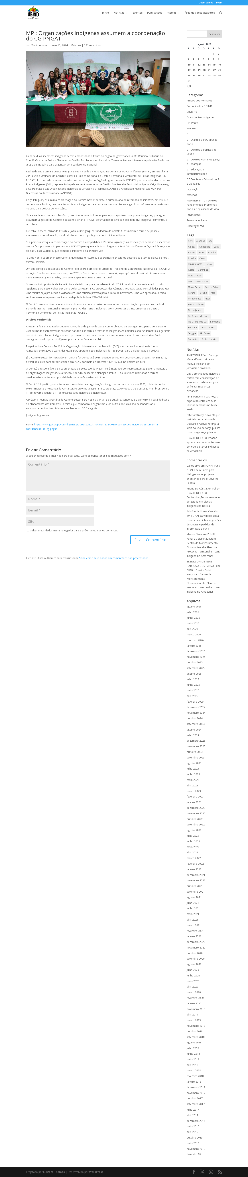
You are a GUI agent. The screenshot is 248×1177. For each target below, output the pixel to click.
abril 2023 (192, 785)
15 (214, 64)
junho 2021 (193, 908)
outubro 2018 (195, 1031)
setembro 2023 (196, 757)
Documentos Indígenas (200, 117)
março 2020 (194, 992)
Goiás (191, 269)
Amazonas (204, 246)
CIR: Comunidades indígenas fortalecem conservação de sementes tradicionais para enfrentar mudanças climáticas (203, 382)
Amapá (192, 246)
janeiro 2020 (194, 1003)
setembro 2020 (196, 958)
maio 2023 (193, 780)
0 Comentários (92, 45)
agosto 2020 (194, 964)
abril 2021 (192, 919)
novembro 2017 (196, 1093)
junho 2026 (193, 617)
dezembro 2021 (196, 875)
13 (204, 64)
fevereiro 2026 (195, 640)
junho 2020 (193, 975)
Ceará (202, 258)
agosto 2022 (194, 830)
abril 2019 (192, 1014)
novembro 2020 (196, 947)
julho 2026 (193, 612)
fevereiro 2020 (195, 997)
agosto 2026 (194, 606)
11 (193, 64)
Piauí (207, 298)
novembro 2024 (196, 712)
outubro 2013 (195, 1137)
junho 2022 (193, 841)
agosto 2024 (194, 729)
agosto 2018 (194, 1042)
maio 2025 (193, 690)
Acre (190, 240)
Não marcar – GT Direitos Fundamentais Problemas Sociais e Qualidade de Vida (203, 205)
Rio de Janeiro (195, 310)
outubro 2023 (195, 752)
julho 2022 (193, 835)
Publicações (154, 12)
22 (214, 70)
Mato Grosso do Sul (198, 281)
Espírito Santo (195, 264)
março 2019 (194, 1020)
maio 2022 (193, 847)
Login (219, 3)
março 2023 (194, 791)
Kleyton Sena (194, 534)
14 (209, 64)
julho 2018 (193, 1048)
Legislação (193, 189)
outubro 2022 (195, 819)
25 (193, 75)
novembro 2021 (196, 880)
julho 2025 (193, 679)
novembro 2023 (196, 746)
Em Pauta (192, 123)
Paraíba (203, 292)
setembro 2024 (196, 724)
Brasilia (212, 252)
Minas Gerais (194, 287)
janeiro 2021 (194, 936)
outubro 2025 (195, 662)
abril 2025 (192, 696)
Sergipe (192, 333)
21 (209, 70)
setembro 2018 (196, 1037)
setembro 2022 (196, 824)
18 (193, 70)
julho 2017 (193, 1109)
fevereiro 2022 (195, 863)
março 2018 (194, 1070)
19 (199, 70)
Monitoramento (40, 45)
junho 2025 (193, 684)
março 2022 (194, 858)
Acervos (171, 12)
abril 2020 (192, 986)
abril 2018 (192, 1065)
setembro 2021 (196, 891)
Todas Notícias (209, 339)
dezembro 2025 (196, 651)
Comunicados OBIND (199, 106)
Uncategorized (195, 226)
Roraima (192, 327)
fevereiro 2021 (195, 931)
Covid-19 (192, 111)
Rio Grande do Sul (197, 321)
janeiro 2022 (194, 869)
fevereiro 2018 (195, 1076)
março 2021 (194, 925)
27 (204, 75)
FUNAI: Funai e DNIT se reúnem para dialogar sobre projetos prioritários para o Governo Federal (204, 474)
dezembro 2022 (196, 807)
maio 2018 (193, 1059)
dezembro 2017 (196, 1087)
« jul (189, 85)
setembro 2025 (196, 668)
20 (204, 70)
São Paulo (205, 333)
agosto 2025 (194, 673)
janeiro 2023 (194, 802)
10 (189, 64)
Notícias (119, 12)
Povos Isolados (196, 304)
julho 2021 (193, 903)
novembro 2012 (196, 1149)
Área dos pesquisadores (200, 12)
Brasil (201, 252)
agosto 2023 (194, 763)
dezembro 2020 (196, 942)
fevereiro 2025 (195, 701)
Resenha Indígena (197, 220)
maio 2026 (193, 623)
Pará (213, 292)
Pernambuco (194, 298)
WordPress (96, 1172)
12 (199, 64)
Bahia (216, 246)
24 (189, 75)
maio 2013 (193, 1143)
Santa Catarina (207, 327)
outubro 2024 (195, 718)
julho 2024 (193, 735)
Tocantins (193, 339)
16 (219, 64)
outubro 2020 (195, 953)
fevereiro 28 (194, 1154)
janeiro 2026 (194, 645)
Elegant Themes (54, 1172)
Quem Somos (206, 3)
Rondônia (215, 321)
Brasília (192, 258)
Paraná (191, 292)
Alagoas (200, 240)
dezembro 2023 (196, 740)
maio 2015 (193, 1126)
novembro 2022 (196, 813)
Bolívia (191, 252)
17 (189, 70)
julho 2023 (193, 768)
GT (188, 134)
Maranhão (203, 269)
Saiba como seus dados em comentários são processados (113, 558)
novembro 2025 (196, 656)
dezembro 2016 (196, 1121)
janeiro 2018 (194, 1081)
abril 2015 (192, 1132)
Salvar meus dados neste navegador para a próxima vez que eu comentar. (74, 530)
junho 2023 (193, 774)
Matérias (76, 45)
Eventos (138, 12)
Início (105, 12)
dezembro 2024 (196, 707)
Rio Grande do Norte (199, 316)
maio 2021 (193, 914)
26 (199, 75)
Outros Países (212, 287)
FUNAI (209, 264)
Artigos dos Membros (199, 100)
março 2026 (194, 634)
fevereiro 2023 (195, 796)
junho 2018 (193, 1053)
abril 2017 (192, 1115)
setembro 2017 (196, 1104)
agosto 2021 (194, 897)
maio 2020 (193, 981)
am (210, 240)
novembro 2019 (196, 1009)
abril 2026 (192, 629)
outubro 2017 (195, 1098)
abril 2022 (192, 852)
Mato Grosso (195, 275)
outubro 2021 (195, 886)
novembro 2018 (196, 1025)
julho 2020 (193, 970)
